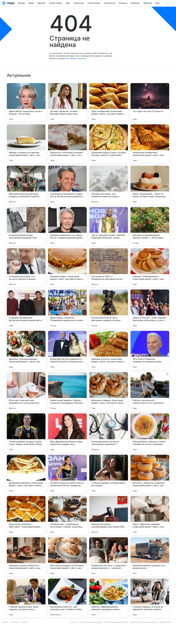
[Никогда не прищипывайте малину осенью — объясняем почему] (150, 226)
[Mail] (4, 3)
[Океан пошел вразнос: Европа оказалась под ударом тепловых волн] (67, 391)
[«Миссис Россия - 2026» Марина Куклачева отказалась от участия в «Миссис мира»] (150, 309)
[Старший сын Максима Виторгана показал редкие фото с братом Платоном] (26, 309)
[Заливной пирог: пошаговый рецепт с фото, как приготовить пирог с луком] (67, 267)
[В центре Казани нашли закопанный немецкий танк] (26, 226)
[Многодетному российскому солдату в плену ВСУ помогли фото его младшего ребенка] (26, 185)
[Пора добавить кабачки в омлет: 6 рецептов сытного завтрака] (150, 432)
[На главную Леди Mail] (10, 3)
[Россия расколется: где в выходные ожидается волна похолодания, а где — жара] (108, 309)
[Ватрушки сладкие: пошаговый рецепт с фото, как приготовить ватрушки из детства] (108, 391)
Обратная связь (165, 622)
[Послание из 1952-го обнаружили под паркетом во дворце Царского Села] (108, 267)
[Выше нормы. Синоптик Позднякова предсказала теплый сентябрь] (67, 309)
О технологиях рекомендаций (90, 622)
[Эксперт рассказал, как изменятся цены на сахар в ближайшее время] (108, 185)
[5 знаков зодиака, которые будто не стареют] (108, 474)
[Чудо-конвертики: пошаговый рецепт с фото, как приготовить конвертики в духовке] (108, 102)
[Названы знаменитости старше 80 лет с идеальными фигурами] (67, 226)
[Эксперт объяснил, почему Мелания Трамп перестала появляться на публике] (67, 102)
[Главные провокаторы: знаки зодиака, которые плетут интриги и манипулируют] (26, 598)
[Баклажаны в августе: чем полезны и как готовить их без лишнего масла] (67, 598)
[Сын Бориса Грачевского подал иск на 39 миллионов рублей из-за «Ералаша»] (67, 185)
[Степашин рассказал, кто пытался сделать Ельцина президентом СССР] (26, 267)
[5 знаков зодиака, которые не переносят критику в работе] (150, 598)
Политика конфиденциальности (116, 622)
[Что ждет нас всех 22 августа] (150, 102)
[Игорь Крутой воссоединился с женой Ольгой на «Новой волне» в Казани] (67, 350)
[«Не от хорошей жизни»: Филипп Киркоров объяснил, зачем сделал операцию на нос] (108, 226)
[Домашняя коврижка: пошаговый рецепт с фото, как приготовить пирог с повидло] (26, 474)
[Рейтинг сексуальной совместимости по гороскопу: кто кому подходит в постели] (150, 391)
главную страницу (77, 58)
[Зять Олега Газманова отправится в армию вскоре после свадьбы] (150, 350)
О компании (14, 622)
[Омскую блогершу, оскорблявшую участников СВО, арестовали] (108, 515)
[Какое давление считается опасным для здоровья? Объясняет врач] (108, 432)
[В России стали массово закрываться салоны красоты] (26, 391)
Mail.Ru (5, 622)
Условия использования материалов (143, 622)
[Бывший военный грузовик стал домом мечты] (150, 556)
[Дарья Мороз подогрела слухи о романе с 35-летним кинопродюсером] (26, 102)
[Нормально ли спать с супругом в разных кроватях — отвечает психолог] (108, 556)
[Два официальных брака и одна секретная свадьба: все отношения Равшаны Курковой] (67, 432)
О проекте (73, 622)
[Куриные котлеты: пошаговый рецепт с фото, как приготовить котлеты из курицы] (108, 350)
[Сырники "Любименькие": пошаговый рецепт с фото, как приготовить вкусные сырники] (150, 267)
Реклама (24, 622)
